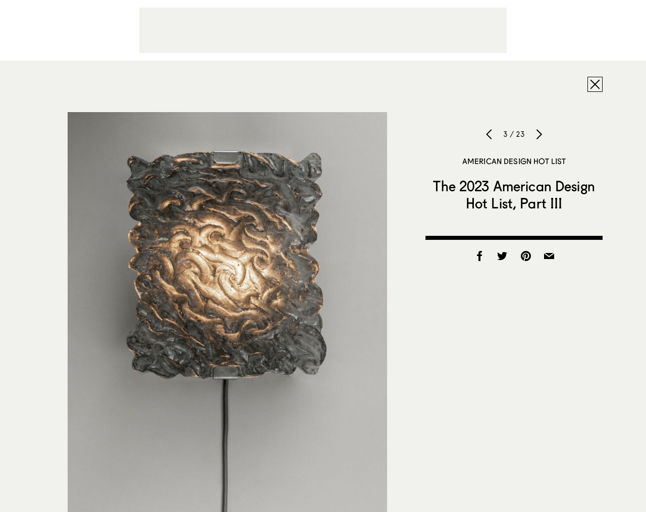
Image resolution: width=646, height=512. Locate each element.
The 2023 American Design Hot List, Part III (514, 194)
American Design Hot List (514, 161)
